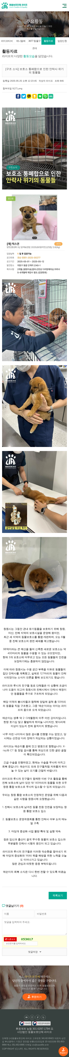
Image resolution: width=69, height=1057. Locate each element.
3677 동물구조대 (34, 42)
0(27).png (17, 88)
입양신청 (62, 41)
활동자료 (48, 41)
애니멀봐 (21, 41)
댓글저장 (34, 951)
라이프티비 (7, 41)
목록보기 (58, 895)
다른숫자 (11, 939)
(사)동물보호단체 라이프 (14, 5)
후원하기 (63, 1053)
